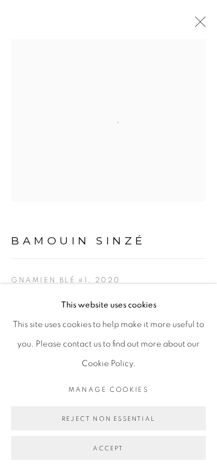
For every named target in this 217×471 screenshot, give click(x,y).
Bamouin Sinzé (78, 240)
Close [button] (197, 25)
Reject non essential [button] (108, 419)
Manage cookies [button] (108, 389)
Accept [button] (108, 448)
